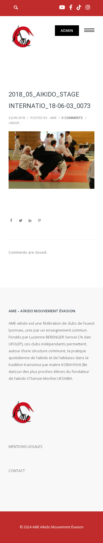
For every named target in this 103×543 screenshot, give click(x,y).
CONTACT (17, 470)
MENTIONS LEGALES (26, 446)
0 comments (72, 117)
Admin (67, 30)
